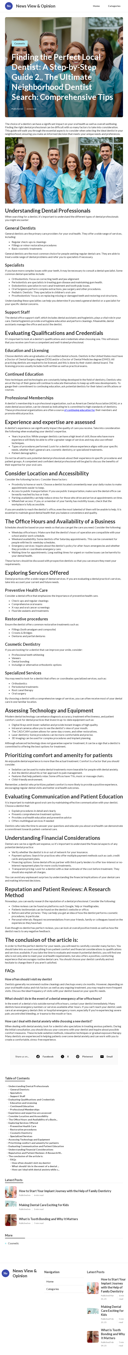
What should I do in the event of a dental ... (35, 1166)
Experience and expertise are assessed (29, 1112)
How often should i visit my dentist (31, 1162)
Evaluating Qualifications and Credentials (31, 1099)
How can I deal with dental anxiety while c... (36, 1169)
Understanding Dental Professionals (28, 1086)
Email (110, 1056)
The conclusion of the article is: (25, 1156)
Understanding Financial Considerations (30, 1149)
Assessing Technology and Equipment (29, 1139)
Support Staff (17, 1096)
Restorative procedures (23, 1129)
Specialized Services (21, 1136)
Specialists (16, 1092)
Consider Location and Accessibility (28, 1116)
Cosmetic (19, 43)
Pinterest (87, 1056)
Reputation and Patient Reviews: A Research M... (35, 1152)
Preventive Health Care (23, 1126)
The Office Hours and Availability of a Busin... (33, 1119)
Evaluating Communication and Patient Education (36, 1146)
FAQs (13, 1159)
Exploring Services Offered (23, 1122)
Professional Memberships (25, 1109)
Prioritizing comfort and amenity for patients (33, 1142)
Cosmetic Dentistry (21, 1132)
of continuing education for (79, 409)
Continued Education (22, 1106)
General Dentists (19, 1089)
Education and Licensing (23, 1102)
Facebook (48, 1056)
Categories (114, 6)
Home (96, 6)
